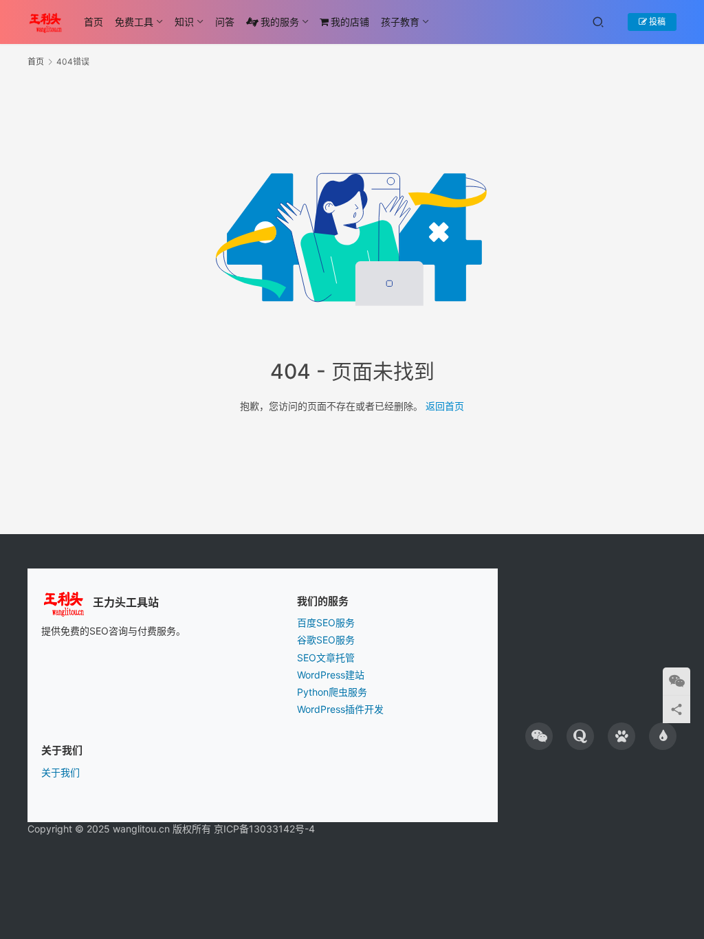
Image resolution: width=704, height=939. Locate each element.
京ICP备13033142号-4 (264, 829)
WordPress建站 (330, 675)
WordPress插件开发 (340, 709)
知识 (184, 21)
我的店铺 (350, 21)
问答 (224, 21)
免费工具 (134, 21)
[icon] (539, 736)
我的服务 (280, 21)
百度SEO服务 (326, 622)
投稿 (656, 21)
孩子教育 (400, 21)
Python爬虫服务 (332, 692)
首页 (93, 21)
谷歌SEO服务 (326, 639)
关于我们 (60, 772)
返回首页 (445, 406)
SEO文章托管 (326, 657)
